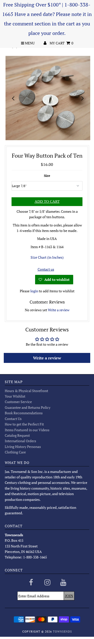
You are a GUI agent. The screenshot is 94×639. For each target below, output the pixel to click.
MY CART (61, 43)
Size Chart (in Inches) (47, 257)
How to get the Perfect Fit (24, 424)
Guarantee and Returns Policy (27, 407)
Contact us (46, 269)
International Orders (20, 440)
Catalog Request (17, 435)
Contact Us (13, 418)
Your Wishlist (15, 396)
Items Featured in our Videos (27, 429)
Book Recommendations (24, 413)
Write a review (58, 310)
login (34, 291)
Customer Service (18, 401)
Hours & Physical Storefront (26, 390)
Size (47, 175)
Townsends (62, 631)
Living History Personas (23, 446)
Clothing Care (15, 452)
